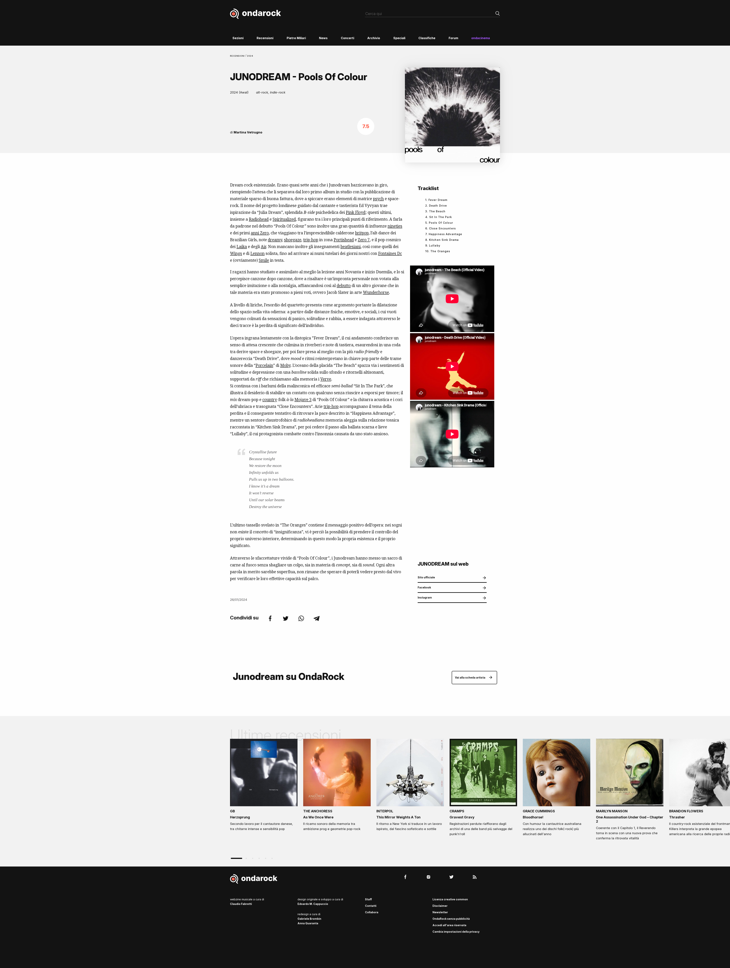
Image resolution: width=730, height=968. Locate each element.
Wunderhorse (376, 292)
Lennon (257, 253)
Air (263, 246)
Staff (368, 899)
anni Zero (260, 232)
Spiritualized (284, 219)
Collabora (371, 912)
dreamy (275, 239)
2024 (250, 56)
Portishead (344, 239)
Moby (285, 365)
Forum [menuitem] (453, 38)
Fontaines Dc (390, 253)
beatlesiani (350, 246)
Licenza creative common (450, 899)
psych (378, 198)
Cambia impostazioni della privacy (455, 931)
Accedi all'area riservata (449, 925)
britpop (362, 232)
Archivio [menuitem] (373, 38)
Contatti (370, 905)
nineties (395, 226)
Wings (236, 253)
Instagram (425, 597)
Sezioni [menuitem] (238, 38)
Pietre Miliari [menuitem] (296, 38)
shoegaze (292, 239)
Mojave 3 (303, 399)
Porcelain (264, 365)
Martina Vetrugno (248, 132)
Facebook (424, 587)
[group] (264, 786)
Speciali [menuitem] (399, 38)
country (269, 399)
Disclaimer (440, 905)
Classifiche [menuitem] (426, 38)
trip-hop (310, 239)
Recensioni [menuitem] (265, 38)
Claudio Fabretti (241, 903)
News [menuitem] (323, 38)
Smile (264, 260)
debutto (344, 285)
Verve (325, 379)
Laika (241, 246)
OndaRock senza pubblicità (451, 918)
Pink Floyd (355, 212)
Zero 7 (364, 239)
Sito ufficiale (426, 577)
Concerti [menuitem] (347, 38)
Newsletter (440, 912)
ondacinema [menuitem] (480, 38)
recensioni (237, 56)
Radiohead (259, 219)
